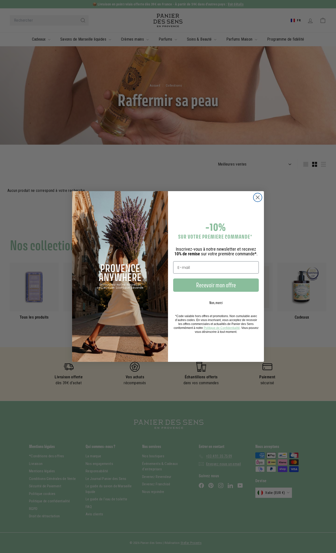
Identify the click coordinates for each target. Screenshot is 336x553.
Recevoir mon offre (216, 285)
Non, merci (216, 303)
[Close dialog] (257, 197)
